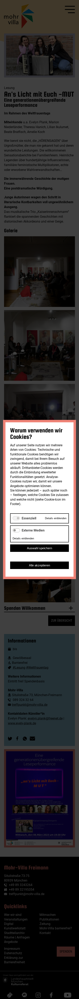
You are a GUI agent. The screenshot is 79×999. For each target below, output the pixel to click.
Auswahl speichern (39, 548)
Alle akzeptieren (39, 565)
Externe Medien (33, 530)
